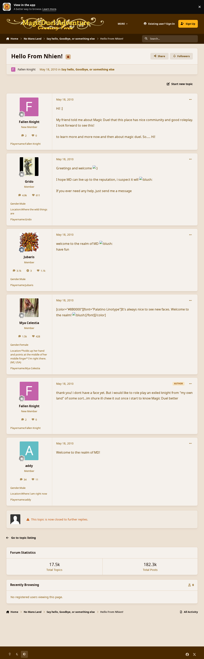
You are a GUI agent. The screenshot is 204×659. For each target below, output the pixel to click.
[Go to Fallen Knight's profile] (13, 69)
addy (29, 466)
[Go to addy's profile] (29, 450)
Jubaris (29, 257)
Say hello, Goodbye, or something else (87, 69)
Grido (29, 181)
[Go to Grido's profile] (29, 166)
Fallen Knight (26, 69)
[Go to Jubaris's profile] (29, 242)
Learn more (8, 7)
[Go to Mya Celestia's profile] (29, 307)
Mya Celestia (29, 323)
